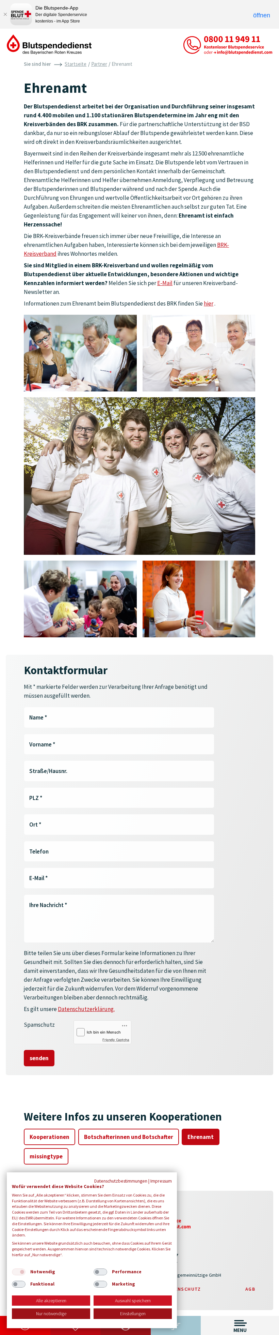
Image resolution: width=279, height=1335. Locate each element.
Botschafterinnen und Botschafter (128, 1137)
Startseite (75, 64)
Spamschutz (39, 1024)
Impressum (161, 1181)
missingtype (46, 1156)
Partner (99, 64)
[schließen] (5, 14)
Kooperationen (49, 1137)
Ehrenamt (200, 1137)
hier (208, 303)
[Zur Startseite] (49, 44)
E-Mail (165, 283)
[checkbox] (19, 1272)
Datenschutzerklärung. (86, 1009)
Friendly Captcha (115, 1040)
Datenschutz (183, 1289)
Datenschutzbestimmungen (120, 1181)
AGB (250, 1289)
